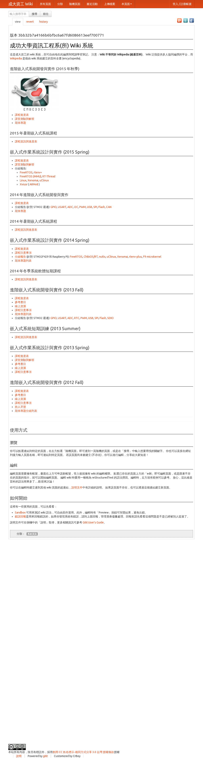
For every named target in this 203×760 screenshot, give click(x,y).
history (43, 21)
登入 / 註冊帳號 (182, 4)
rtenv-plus (135, 256)
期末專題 (20, 122)
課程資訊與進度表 (26, 141)
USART (62, 207)
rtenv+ (38, 172)
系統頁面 (32, 534)
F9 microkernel (152, 256)
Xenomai (33, 180)
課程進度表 (22, 114)
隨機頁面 (74, 4)
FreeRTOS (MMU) (30, 176)
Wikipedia (16, 58)
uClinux (44, 180)
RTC (76, 318)
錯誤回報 (20, 516)
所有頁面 (45, 4)
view (18, 21)
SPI (95, 207)
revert (30, 21)
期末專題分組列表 (26, 410)
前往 (46, 13)
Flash (101, 207)
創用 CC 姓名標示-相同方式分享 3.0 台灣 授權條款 (83, 752)
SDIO (110, 318)
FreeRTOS (26, 172)
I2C (76, 207)
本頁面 (126, 4)
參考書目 (20, 302)
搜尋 (34, 13)
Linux (23, 180)
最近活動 (92, 4)
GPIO (54, 207)
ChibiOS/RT (91, 256)
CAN (108, 207)
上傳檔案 (109, 4)
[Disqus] (101, 588)
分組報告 (20, 256)
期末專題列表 (23, 260)
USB (89, 207)
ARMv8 (34, 184)
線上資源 (20, 306)
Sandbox (20, 512)
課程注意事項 (23, 252)
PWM (82, 207)
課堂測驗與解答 (24, 118)
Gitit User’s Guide (93, 522)
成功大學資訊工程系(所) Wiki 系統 (51, 45)
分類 (60, 4)
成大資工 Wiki (20, 4)
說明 (19, 756)
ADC (70, 207)
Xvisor (24, 184)
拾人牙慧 (20, 406)
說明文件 (76, 487)
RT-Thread (48, 176)
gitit (45, 756)
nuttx (102, 256)
